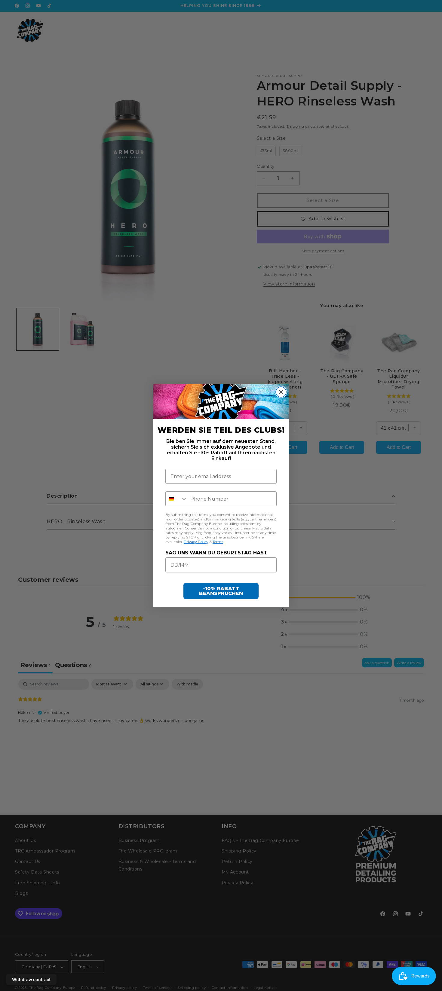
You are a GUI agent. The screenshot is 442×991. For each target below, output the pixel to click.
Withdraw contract (31, 979)
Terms (218, 541)
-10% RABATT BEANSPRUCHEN (221, 591)
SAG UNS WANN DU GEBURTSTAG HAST (216, 553)
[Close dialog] (281, 392)
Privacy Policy (196, 541)
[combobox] (176, 499)
